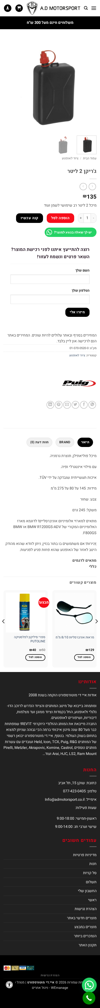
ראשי (92, 900)
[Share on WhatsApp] (92, 405)
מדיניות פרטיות (85, 855)
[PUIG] (79, 383)
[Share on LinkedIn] (50, 405)
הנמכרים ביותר (85, 936)
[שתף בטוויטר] (75, 405)
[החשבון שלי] (7, 8)
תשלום (91, 882)
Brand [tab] (64, 442)
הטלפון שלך (81, 290)
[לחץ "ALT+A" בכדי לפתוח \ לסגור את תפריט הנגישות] (9, 985)
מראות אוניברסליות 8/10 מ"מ (75, 638)
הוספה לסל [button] (84, 657)
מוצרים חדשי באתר (82, 918)
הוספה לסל (60, 218)
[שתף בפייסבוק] (84, 405)
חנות (93, 864)
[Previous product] (83, 186)
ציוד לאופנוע (70, 158)
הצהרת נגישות (86, 909)
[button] (94, 8)
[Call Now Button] (89, 998)
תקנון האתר (88, 945)
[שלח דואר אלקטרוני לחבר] (67, 405)
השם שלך (82, 270)
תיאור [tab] (85, 442)
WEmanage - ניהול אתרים (50, 987)
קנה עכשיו (29, 218)
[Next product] (92, 186)
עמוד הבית (90, 158)
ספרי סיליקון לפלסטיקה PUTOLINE (29, 639)
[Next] (8, 85)
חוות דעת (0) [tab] (39, 442)
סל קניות (90, 873)
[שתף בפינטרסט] (59, 405)
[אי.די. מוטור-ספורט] (53, 8)
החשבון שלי (87, 891)
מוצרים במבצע (85, 927)
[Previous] (89, 85)
